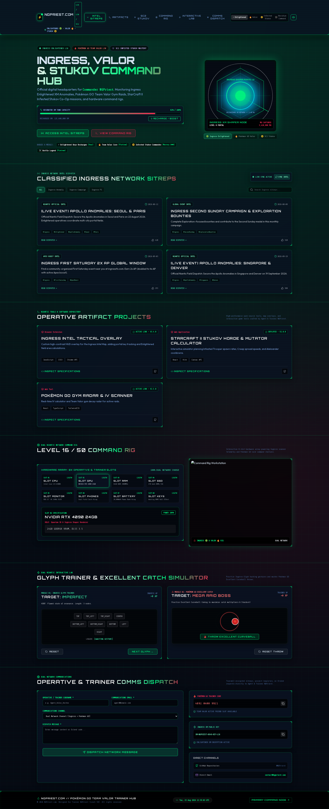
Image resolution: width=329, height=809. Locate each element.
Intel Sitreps (96, 17)
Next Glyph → (142, 651)
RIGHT (99, 632)
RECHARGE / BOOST (165, 118)
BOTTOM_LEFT (78, 624)
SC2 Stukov (143, 17)
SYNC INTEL (283, 177)
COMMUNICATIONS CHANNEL (54, 711)
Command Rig (166, 17)
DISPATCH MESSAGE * (52, 724)
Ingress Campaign (77, 190)
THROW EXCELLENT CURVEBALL (231, 636)
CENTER (119, 616)
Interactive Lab (191, 17)
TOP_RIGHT (105, 616)
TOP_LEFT (90, 616)
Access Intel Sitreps (64, 133)
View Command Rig (116, 133)
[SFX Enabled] (293, 17)
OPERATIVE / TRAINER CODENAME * (58, 697)
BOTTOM (112, 624)
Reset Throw (273, 651)
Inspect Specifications (62, 371)
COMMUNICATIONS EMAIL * (123, 697)
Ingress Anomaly (56, 190)
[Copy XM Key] (283, 734)
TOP (77, 616)
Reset (54, 651)
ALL (40, 190)
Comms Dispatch (217, 17)
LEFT (124, 624)
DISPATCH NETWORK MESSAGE (112, 752)
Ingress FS (97, 190)
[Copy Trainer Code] (283, 703)
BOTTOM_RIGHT (96, 624)
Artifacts (120, 17)
